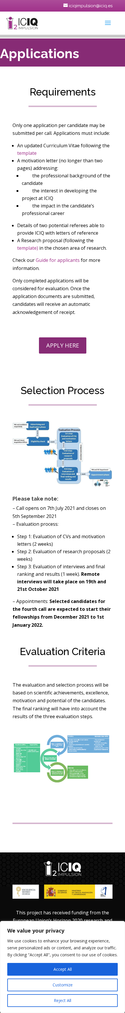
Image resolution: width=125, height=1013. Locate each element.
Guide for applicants (58, 260)
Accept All (62, 969)
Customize (63, 985)
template (27, 153)
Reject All (62, 1000)
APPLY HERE (62, 345)
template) (27, 248)
